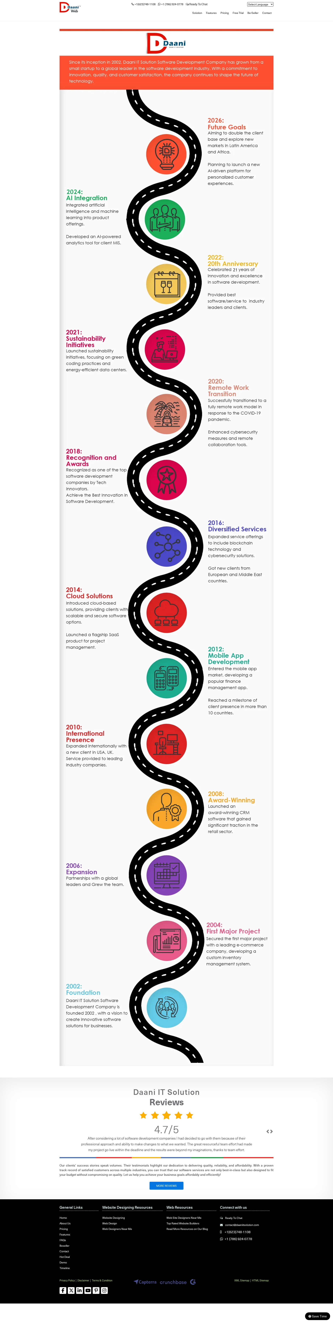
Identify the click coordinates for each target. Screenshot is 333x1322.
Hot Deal (65, 1257)
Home (63, 1218)
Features (211, 13)
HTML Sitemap (260, 1280)
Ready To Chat (198, 4)
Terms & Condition (102, 1280)
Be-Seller (252, 13)
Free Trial (238, 13)
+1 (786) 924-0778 (172, 4)
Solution (197, 13)
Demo (63, 1262)
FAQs (63, 1240)
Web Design (109, 1223)
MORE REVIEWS (166, 1186)
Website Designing (113, 1218)
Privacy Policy (67, 1280)
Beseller (64, 1245)
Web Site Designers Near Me (183, 1218)
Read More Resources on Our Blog (187, 1229)
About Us (65, 1223)
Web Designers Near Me (117, 1229)
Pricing (224, 13)
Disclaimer (83, 1280)
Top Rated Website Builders (182, 1223)
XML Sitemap (241, 1280)
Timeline (65, 1268)
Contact (267, 13)
